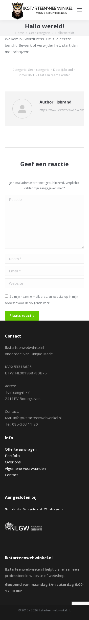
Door (63, 70)
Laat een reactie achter (54, 75)
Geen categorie (38, 70)
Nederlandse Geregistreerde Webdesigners (34, 509)
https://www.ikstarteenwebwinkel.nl (64, 110)
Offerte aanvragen (21, 449)
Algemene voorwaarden (25, 468)
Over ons (13, 461)
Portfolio (12, 455)
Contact (11, 474)
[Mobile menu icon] (79, 10)
